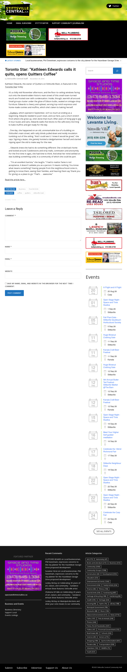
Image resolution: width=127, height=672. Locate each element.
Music (104, 611)
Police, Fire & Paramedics (98, 626)
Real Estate (92, 633)
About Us (67, 667)
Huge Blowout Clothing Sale (109, 336)
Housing (91, 603)
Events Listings (11, 615)
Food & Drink (33, 189)
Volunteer (92, 648)
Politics (91, 629)
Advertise (36, 667)
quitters (28, 193)
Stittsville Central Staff (17, 78)
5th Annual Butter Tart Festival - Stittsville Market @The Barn (111, 383)
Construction (93, 574)
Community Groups (96, 570)
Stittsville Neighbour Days (112, 464)
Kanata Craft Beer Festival (111, 351)
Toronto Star (11, 87)
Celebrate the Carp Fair (111, 513)
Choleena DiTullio (52, 592)
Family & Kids (110, 585)
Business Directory (13, 609)
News (115, 615)
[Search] (117, 71)
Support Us (52, 667)
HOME (9, 23)
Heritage (104, 600)
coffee (19, 193)
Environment (93, 585)
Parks (91, 618)
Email (8, 259)
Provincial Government (108, 629)
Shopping (92, 641)
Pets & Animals (105, 618)
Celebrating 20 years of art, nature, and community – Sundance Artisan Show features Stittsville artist (62, 586)
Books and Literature (96, 563)
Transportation (106, 644)
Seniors (104, 637)
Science (91, 637)
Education (92, 578)
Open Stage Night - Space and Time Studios (111, 302)
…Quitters (13, 113)
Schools (106, 633)
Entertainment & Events (98, 581)
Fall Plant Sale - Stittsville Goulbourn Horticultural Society (112, 320)
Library (114, 603)
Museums (92, 611)
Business (22, 189)
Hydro (103, 603)
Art (90, 559)
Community (93, 566)
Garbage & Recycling (96, 596)
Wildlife (105, 648)
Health (91, 600)
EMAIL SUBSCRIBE (23, 23)
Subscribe (22, 667)
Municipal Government (97, 607)
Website (8, 271)
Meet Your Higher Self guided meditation (111, 435)
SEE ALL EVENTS (103, 531)
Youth (91, 652)
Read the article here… (15, 179)
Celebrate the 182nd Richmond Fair (112, 450)
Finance (91, 589)
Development (110, 574)
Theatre (91, 644)
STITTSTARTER (41, 23)
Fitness (103, 589)
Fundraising (109, 592)
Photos (91, 622)
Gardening (114, 596)
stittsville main (38, 193)
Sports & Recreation (110, 641)
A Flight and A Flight (112, 287)
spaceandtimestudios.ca (16, 594)
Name (8, 246)
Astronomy (101, 559)
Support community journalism (68, 23)
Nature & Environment (97, 615)
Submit (9, 667)
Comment (10, 215)
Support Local (11, 612)
